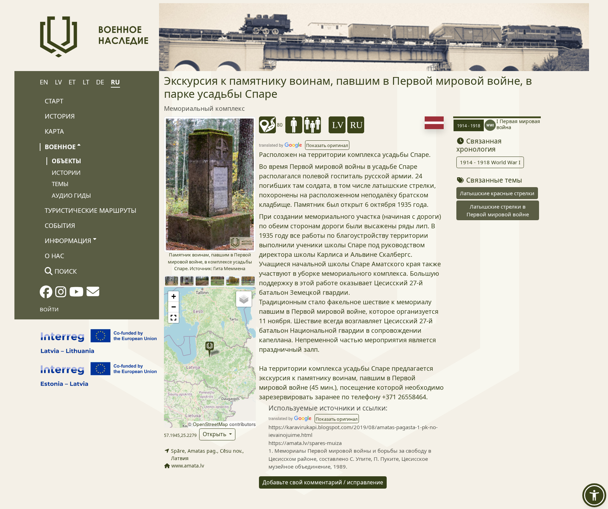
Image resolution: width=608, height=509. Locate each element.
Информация (68, 240)
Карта (54, 131)
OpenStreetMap (210, 424)
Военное (60, 146)
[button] (209, 349)
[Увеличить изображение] (210, 184)
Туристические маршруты (90, 210)
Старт (54, 101)
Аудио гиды (71, 195)
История (60, 116)
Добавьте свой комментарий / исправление (322, 482)
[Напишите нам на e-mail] (93, 294)
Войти (49, 309)
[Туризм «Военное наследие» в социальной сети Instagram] (60, 294)
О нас (54, 256)
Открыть (215, 434)
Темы (60, 184)
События (60, 225)
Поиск (65, 271)
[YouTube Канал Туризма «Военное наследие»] (76, 294)
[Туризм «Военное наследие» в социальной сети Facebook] (46, 294)
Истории (66, 172)
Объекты (66, 161)
